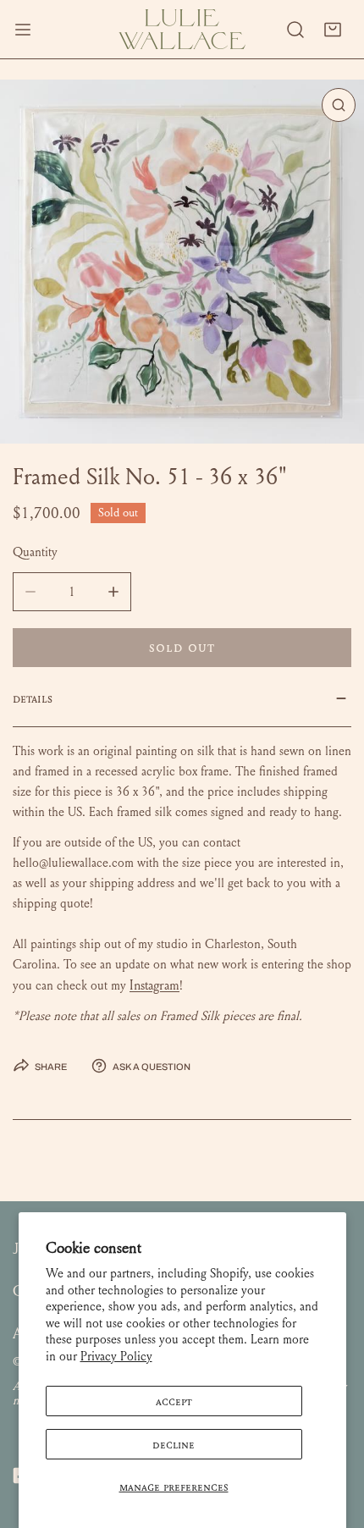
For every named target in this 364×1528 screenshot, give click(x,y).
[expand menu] (23, 29)
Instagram (154, 985)
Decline (173, 1444)
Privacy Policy (116, 1356)
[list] (182, 262)
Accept (174, 1401)
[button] (332, 29)
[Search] (295, 29)
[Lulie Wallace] (182, 29)
